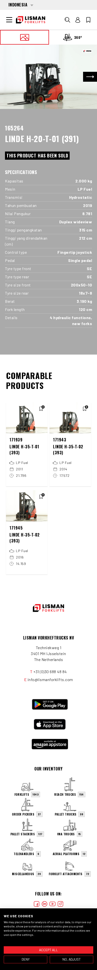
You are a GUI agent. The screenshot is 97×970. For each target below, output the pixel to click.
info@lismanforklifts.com (50, 679)
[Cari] (67, 20)
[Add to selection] (41, 409)
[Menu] (9, 20)
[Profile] (78, 20)
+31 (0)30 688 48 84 (50, 671)
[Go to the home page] (30, 20)
